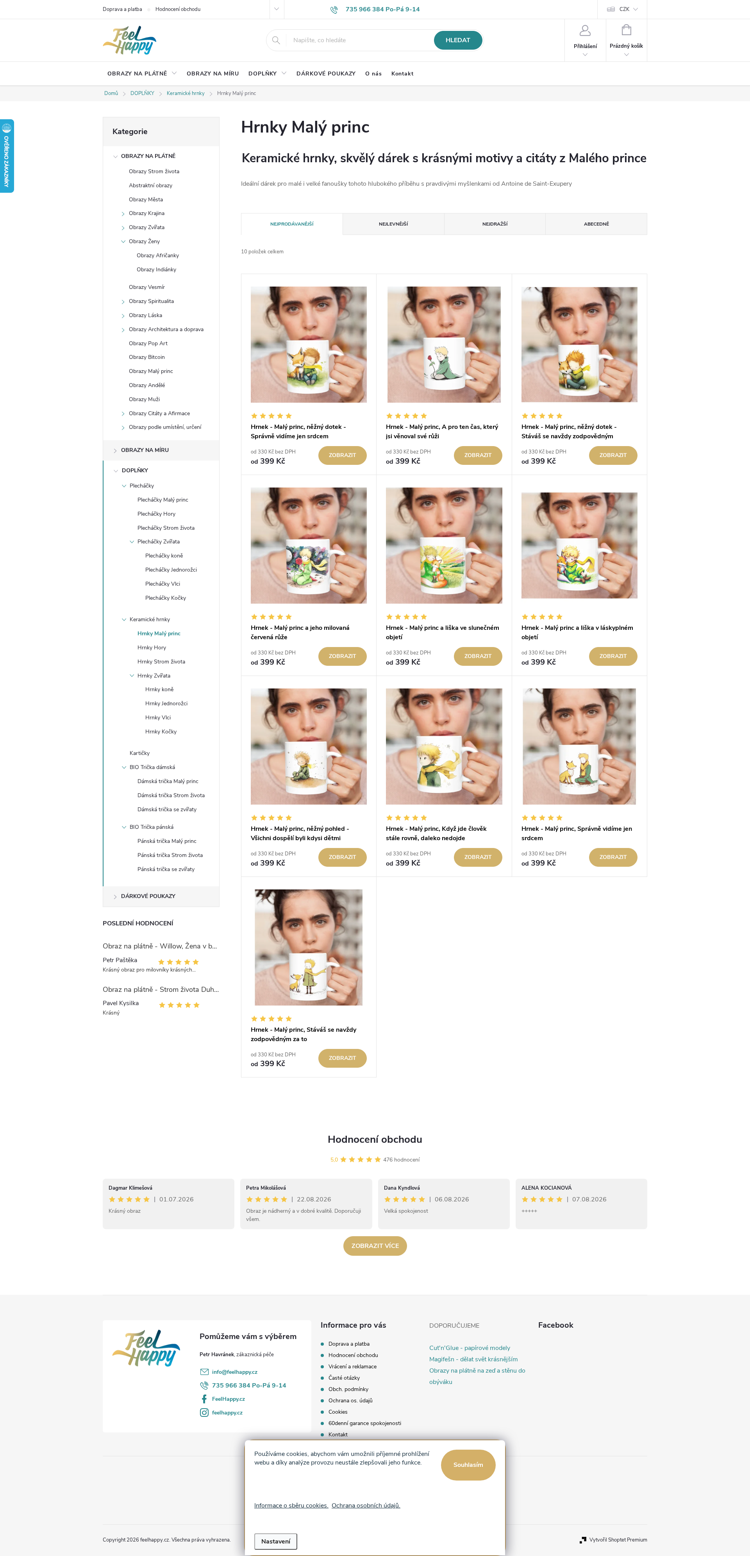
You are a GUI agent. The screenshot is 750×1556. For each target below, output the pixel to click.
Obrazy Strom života (154, 171)
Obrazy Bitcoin (147, 357)
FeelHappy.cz (228, 1399)
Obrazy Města (146, 199)
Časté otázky (344, 1378)
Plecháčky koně (164, 555)
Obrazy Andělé (147, 385)
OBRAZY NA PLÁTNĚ (148, 156)
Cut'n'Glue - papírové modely (469, 1348)
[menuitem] (142, 74)
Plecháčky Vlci (162, 584)
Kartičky (140, 753)
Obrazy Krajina (146, 213)
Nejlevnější (393, 224)
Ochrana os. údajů (351, 1400)
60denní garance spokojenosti (365, 1423)
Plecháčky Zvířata (159, 541)
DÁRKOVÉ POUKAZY (148, 896)
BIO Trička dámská (152, 767)
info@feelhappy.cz (234, 1372)
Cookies (338, 1412)
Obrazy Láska (145, 315)
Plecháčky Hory (156, 514)
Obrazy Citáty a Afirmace (159, 413)
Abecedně (596, 224)
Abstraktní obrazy (150, 185)
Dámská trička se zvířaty (167, 809)
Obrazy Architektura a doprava (166, 329)
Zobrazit (342, 455)
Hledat (458, 40)
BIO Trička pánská (151, 827)
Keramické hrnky (150, 619)
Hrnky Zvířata (154, 675)
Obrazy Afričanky (158, 255)
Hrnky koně (159, 689)
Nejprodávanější (291, 224)
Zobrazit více (375, 1246)
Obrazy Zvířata (146, 227)
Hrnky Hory (152, 647)
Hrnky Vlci (158, 717)
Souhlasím (468, 1465)
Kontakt (338, 1434)
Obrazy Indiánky (156, 269)
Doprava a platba (122, 9)
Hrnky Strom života (161, 661)
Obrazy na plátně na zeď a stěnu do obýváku (477, 1376)
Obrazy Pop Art (148, 343)
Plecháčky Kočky (165, 598)
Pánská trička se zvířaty (166, 869)
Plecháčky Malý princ (163, 500)
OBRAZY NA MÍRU (145, 450)
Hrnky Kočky (161, 731)
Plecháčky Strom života (166, 528)
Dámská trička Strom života (171, 795)
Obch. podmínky (348, 1389)
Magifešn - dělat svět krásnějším (473, 1359)
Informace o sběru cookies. (291, 1505)
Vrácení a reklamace (353, 1366)
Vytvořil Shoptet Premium (618, 1539)
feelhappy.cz (227, 1412)
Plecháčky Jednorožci (171, 570)
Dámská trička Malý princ (168, 781)
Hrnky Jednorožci (166, 703)
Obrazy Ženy (144, 241)
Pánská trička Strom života (170, 855)
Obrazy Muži (144, 399)
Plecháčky (142, 485)
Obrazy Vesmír (147, 287)
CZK (624, 9)
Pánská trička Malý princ (167, 841)
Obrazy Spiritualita (151, 301)
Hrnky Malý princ (159, 633)
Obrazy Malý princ (151, 371)
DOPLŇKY (135, 470)
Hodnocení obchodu (177, 9)
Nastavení (275, 1541)
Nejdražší (494, 224)
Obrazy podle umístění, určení (165, 427)
